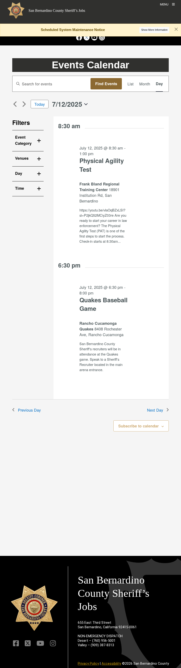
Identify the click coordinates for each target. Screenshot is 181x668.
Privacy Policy (88, 663)
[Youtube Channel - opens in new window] (94, 37)
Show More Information (154, 29)
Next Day (155, 410)
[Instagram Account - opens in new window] (101, 37)
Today (39, 104)
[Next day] (24, 104)
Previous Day (29, 410)
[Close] (176, 29)
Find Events (106, 83)
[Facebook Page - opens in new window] (79, 37)
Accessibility (111, 663)
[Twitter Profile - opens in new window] (86, 37)
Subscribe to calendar (138, 426)
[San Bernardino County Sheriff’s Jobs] (34, 608)
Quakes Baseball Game (103, 304)
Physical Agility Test (101, 165)
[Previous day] (15, 104)
